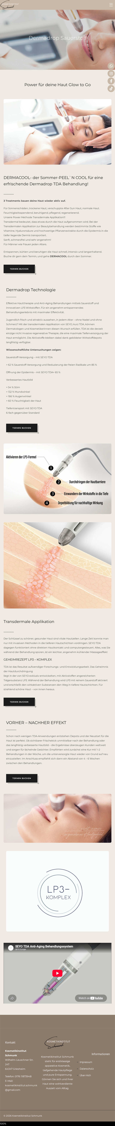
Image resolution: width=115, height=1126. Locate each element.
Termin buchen (19, 269)
